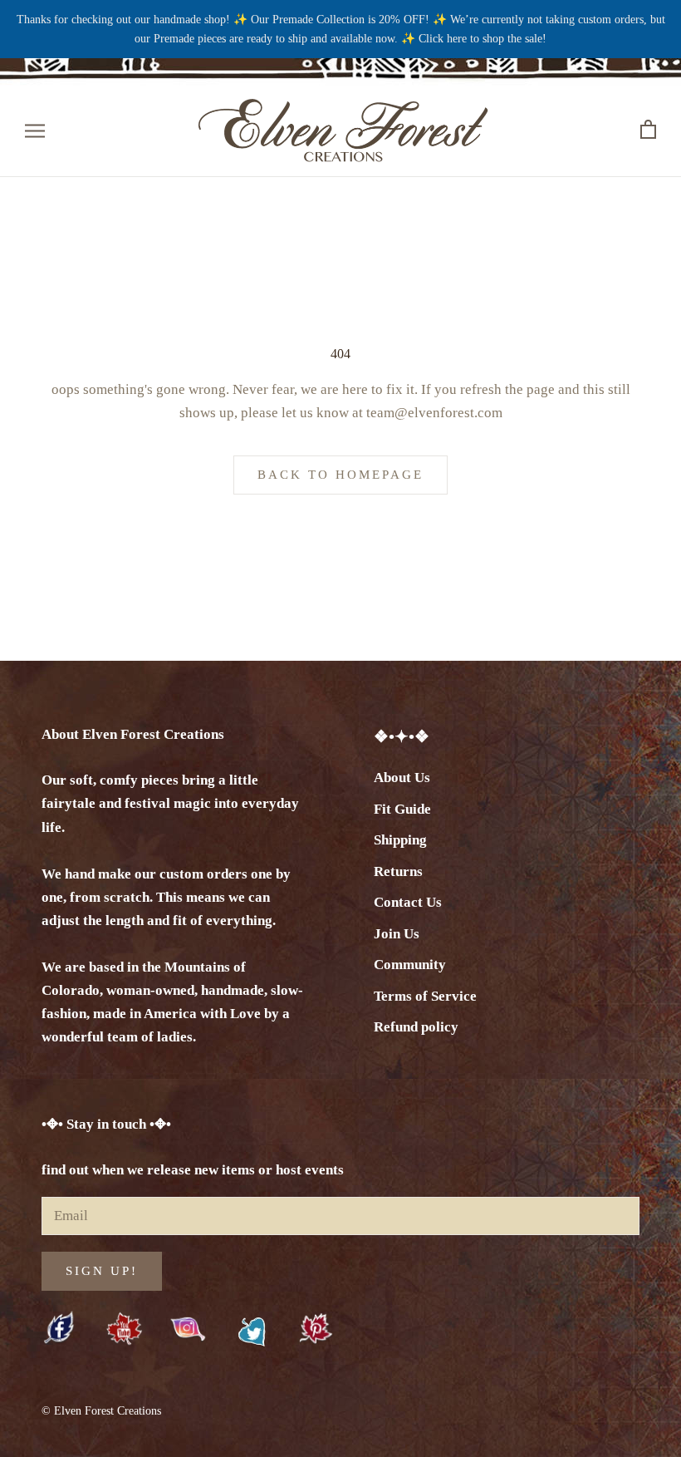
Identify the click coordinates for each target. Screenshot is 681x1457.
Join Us (396, 934)
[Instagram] (188, 1328)
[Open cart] (648, 130)
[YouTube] (124, 1329)
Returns (398, 871)
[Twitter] (252, 1332)
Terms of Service (425, 996)
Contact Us (408, 902)
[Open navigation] (35, 130)
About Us (402, 777)
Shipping (400, 840)
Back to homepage (340, 474)
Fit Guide (402, 809)
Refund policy (416, 1027)
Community (410, 964)
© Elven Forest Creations (101, 1411)
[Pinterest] (316, 1329)
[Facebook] (60, 1329)
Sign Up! (102, 1270)
